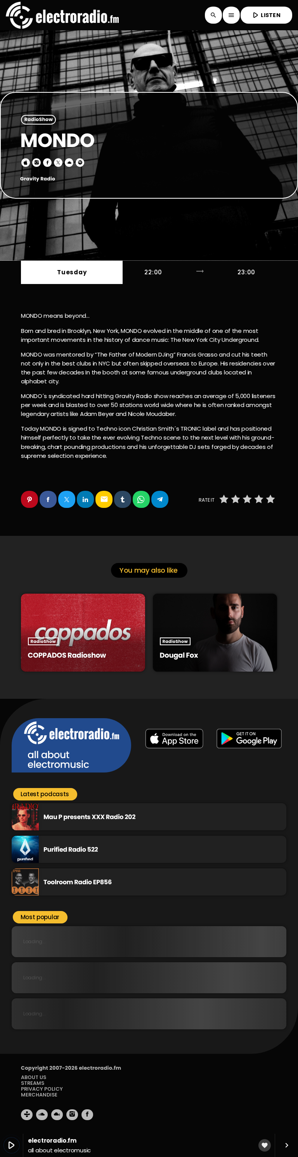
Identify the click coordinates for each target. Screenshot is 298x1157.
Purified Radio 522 (70, 849)
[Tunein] (27, 1114)
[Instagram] (72, 1114)
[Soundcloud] (42, 1114)
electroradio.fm (100, 1068)
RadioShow (38, 119)
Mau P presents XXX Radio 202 (89, 816)
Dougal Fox (179, 655)
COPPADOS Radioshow (67, 655)
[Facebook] (87, 1114)
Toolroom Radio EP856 (77, 882)
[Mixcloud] (57, 1114)
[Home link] (62, 15)
